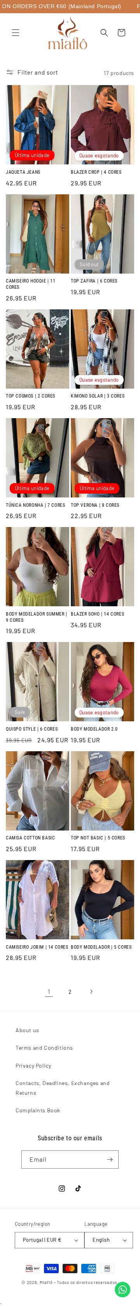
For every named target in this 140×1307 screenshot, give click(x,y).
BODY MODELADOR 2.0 (94, 729)
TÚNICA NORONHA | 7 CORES (35, 505)
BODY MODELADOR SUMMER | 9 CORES (36, 617)
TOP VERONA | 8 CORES (95, 505)
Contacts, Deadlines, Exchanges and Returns (63, 1088)
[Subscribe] (109, 1159)
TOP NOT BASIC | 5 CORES (98, 838)
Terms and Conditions (44, 1047)
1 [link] (49, 991)
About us (27, 1030)
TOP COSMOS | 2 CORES (30, 396)
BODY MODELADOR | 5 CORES (101, 947)
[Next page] (91, 991)
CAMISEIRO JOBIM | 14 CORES (37, 947)
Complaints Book (38, 1110)
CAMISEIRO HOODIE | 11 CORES (31, 284)
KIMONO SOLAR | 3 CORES (97, 396)
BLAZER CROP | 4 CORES (96, 172)
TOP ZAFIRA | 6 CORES (94, 281)
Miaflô (46, 1282)
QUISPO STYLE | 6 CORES (32, 729)
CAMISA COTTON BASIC (30, 838)
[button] (15, 32)
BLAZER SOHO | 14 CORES (97, 614)
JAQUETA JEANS (23, 172)
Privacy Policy (33, 1065)
